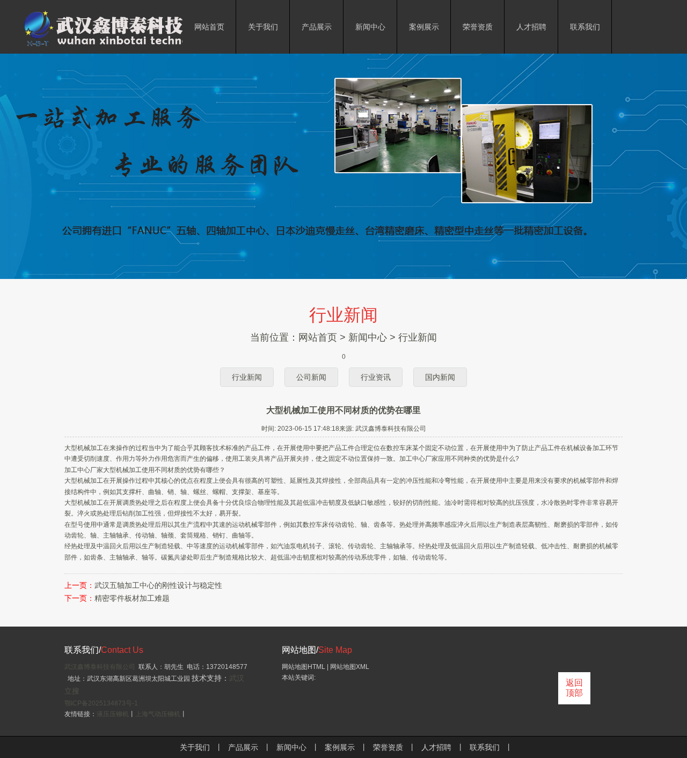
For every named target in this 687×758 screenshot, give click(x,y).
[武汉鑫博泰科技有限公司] (139, 47)
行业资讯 (376, 377)
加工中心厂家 (418, 458)
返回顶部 (574, 687)
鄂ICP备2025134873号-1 (101, 703)
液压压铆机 (113, 714)
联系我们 (485, 747)
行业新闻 (417, 337)
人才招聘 (436, 747)
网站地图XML (349, 667)
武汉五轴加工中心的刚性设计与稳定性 (158, 586)
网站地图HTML (303, 667)
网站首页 (317, 337)
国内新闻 (440, 377)
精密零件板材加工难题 (132, 598)
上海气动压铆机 (157, 714)
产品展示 (243, 747)
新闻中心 (367, 337)
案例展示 (340, 747)
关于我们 (195, 747)
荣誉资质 (388, 747)
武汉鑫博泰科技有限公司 (99, 667)
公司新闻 (311, 377)
